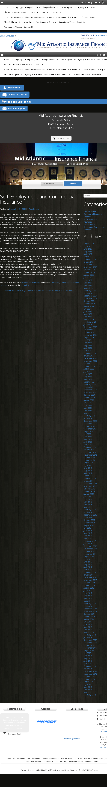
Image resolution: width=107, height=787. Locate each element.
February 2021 (90, 415)
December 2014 (90, 608)
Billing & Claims (48, 7)
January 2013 (89, 668)
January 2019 (89, 481)
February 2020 (90, 447)
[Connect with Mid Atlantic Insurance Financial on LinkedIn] (99, 2)
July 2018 (87, 496)
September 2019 (90, 460)
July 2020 (87, 434)
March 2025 (89, 288)
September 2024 (90, 303)
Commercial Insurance (56, 17)
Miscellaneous (90, 224)
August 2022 (89, 369)
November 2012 (90, 674)
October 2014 (89, 614)
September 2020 (90, 429)
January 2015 (89, 606)
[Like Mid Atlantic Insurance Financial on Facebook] (85, 2)
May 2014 (88, 627)
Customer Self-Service (40, 12)
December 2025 (90, 264)
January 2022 (89, 387)
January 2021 (89, 418)
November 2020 (90, 423)
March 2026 (89, 256)
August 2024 (89, 306)
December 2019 (90, 452)
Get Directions (63, 138)
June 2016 (88, 562)
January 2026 (89, 262)
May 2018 (88, 502)
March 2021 (89, 413)
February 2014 (90, 635)
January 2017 (89, 543)
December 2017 (90, 515)
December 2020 (90, 421)
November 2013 (90, 642)
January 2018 (89, 512)
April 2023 (88, 348)
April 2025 (88, 285)
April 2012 (88, 689)
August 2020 (89, 431)
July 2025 (87, 277)
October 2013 (89, 645)
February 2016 (90, 572)
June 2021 (88, 405)
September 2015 (90, 585)
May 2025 (88, 282)
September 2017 (90, 522)
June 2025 (88, 280)
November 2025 (90, 267)
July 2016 (87, 559)
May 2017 (88, 533)
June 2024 (88, 311)
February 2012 (90, 695)
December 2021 (90, 389)
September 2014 (90, 616)
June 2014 (88, 624)
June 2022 (88, 374)
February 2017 (90, 541)
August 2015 (89, 588)
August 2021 (89, 400)
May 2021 (88, 408)
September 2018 (90, 491)
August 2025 (89, 275)
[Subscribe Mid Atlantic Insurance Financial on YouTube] (95, 2)
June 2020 (88, 436)
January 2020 (89, 449)
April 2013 (88, 661)
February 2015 (90, 603)
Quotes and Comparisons (94, 227)
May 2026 (88, 251)
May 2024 (88, 314)
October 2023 (89, 332)
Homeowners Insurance (35, 17)
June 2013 (88, 655)
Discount (87, 216)
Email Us (102, 719)
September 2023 (90, 335)
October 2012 (89, 676)
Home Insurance (90, 219)
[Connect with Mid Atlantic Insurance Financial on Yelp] (102, 2)
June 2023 (88, 342)
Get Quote (73, 184)
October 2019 (89, 457)
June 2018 (88, 499)
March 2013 (89, 663)
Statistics (87, 229)
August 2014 (89, 619)
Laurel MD (55, 282)
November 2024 (90, 298)
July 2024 (87, 309)
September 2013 (90, 648)
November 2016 (90, 548)
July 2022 (87, 371)
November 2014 (90, 611)
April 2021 (88, 410)
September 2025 (90, 272)
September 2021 (90, 397)
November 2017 (90, 517)
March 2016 (89, 569)
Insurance (88, 222)
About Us (25, 12)
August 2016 (89, 556)
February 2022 (90, 384)
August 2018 (89, 494)
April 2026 (88, 254)
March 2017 (89, 538)
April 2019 (88, 473)
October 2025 (89, 269)
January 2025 (89, 293)
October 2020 (89, 426)
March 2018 (89, 507)
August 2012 (89, 681)
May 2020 (88, 439)
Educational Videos (12, 12)
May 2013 (88, 658)
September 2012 (90, 679)
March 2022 (89, 382)
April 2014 (88, 629)
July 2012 (87, 684)
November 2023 (90, 329)
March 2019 (89, 475)
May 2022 (88, 376)
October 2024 (89, 301)
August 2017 (89, 525)
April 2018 (88, 504)
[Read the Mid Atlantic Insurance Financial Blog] (81, 2)
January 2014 (89, 637)
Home (6, 7)
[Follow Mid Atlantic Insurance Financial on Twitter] (88, 2)
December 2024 (90, 296)
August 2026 (89, 243)
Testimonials (49, 761)
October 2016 (89, 551)
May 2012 (88, 687)
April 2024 (88, 316)
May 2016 (88, 564)
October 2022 (89, 363)
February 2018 (90, 509)
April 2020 (88, 442)
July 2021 (87, 402)
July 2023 (87, 340)
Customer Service (76, 761)
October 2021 (89, 395)
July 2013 (87, 653)
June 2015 (88, 593)
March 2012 (89, 692)
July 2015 (87, 590)
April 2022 (88, 379)
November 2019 (90, 455)
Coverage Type (17, 7)
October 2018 (89, 489)
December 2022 (90, 358)
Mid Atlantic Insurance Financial (59, 770)
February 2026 (90, 259)
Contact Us (56, 12)
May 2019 (88, 470)
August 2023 (89, 337)
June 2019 (88, 468)
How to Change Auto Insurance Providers (56, 290)
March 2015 (89, 601)
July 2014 (87, 621)
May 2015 (88, 595)
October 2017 (89, 520)
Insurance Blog (61, 761)
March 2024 (89, 319)
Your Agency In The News (85, 7)
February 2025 (90, 290)
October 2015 (89, 582)
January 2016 (89, 575)
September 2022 (90, 366)
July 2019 (87, 465)
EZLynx (43, 770)
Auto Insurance (17, 17)
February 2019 (90, 478)
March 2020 (89, 444)
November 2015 (90, 580)
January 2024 (89, 324)
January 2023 (89, 356)
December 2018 (90, 483)
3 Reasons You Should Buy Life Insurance (18, 290)
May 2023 (88, 345)
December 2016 (90, 546)
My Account (15, 87)
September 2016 (90, 554)
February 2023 (90, 353)
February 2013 (90, 666)
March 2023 (89, 350)
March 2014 (89, 632)
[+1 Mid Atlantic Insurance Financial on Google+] (92, 2)
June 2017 (88, 530)
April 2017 (88, 535)
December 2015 (90, 577)
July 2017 (87, 528)
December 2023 (90, 327)
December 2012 (90, 671)
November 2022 (90, 361)
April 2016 (88, 567)
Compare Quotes (32, 7)
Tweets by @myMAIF (72, 738)
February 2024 (90, 322)
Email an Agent (16, 108)
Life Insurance (74, 17)
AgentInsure (34, 209)
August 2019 (89, 462)
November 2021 (90, 392)
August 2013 (89, 650)
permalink (25, 285)
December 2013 (90, 640)
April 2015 (88, 598)
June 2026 (88, 249)
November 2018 (90, 486)
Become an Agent (64, 7)
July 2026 (87, 246)
